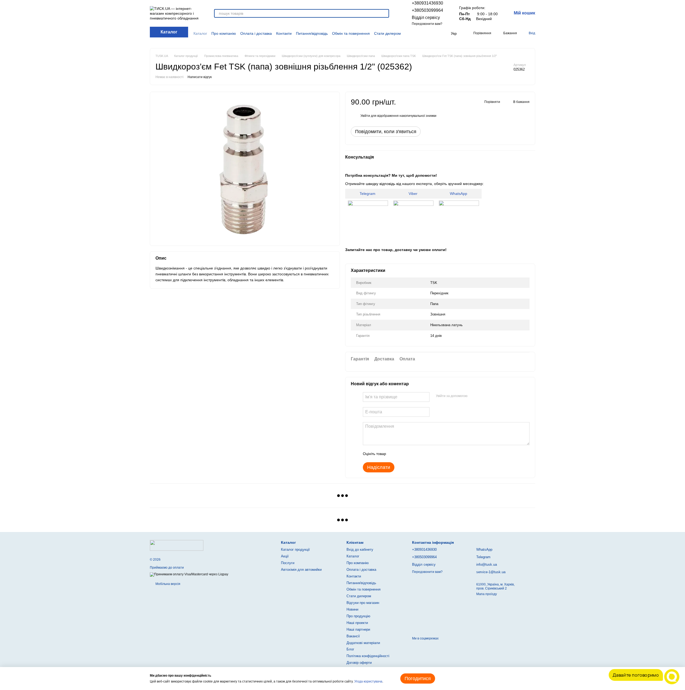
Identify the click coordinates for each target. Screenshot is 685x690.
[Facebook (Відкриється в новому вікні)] (422, 33)
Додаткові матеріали (363, 643)
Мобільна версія (167, 584)
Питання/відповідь (312, 33)
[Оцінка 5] (429, 453)
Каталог (200, 33)
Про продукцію (358, 616)
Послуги (287, 563)
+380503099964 (427, 10)
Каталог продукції (295, 550)
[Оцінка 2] (403, 453)
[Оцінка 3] (412, 453)
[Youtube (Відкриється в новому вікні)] (429, 33)
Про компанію (223, 33)
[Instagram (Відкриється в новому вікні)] (416, 33)
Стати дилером (387, 33)
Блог (350, 649)
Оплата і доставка (256, 33)
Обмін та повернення (351, 33)
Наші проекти (357, 623)
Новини (352, 609)
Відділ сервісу (426, 17)
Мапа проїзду (486, 594)
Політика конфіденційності (368, 656)
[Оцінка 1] (395, 453)
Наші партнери (358, 629)
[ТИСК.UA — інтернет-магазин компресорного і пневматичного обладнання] (176, 545)
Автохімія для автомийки (301, 570)
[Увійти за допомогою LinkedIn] (490, 396)
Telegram (368, 193)
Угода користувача (368, 681)
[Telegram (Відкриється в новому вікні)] (435, 33)
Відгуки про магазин (363, 603)
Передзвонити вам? (427, 24)
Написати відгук (200, 77)
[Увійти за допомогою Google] (482, 396)
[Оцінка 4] (420, 453)
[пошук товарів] (384, 13)
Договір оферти (359, 663)
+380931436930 (427, 3)
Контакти (284, 33)
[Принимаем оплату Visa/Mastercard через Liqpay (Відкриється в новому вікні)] (189, 574)
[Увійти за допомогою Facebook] (473, 396)
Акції (285, 556)
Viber (413, 193)
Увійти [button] (365, 116)
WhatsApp (459, 193)
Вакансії (353, 636)
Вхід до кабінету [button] (360, 550)
